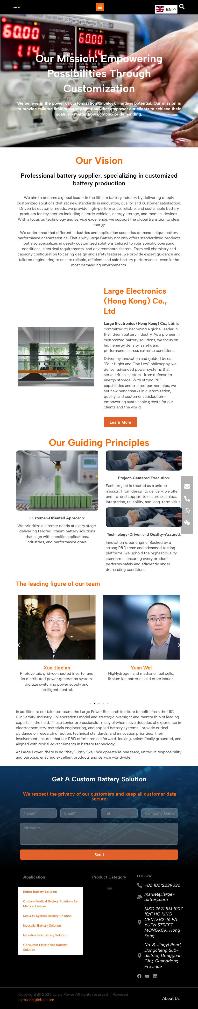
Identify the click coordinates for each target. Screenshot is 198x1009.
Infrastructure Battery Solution (45, 935)
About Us (171, 998)
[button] (100, 7)
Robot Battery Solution (40, 891)
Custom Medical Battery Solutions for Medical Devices (50, 904)
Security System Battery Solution (47, 916)
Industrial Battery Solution (42, 925)
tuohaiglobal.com (39, 999)
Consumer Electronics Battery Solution (45, 947)
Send (99, 854)
